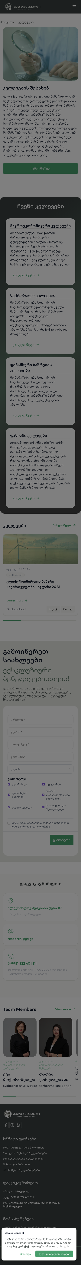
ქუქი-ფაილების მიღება (54, 1254)
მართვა (25, 1254)
